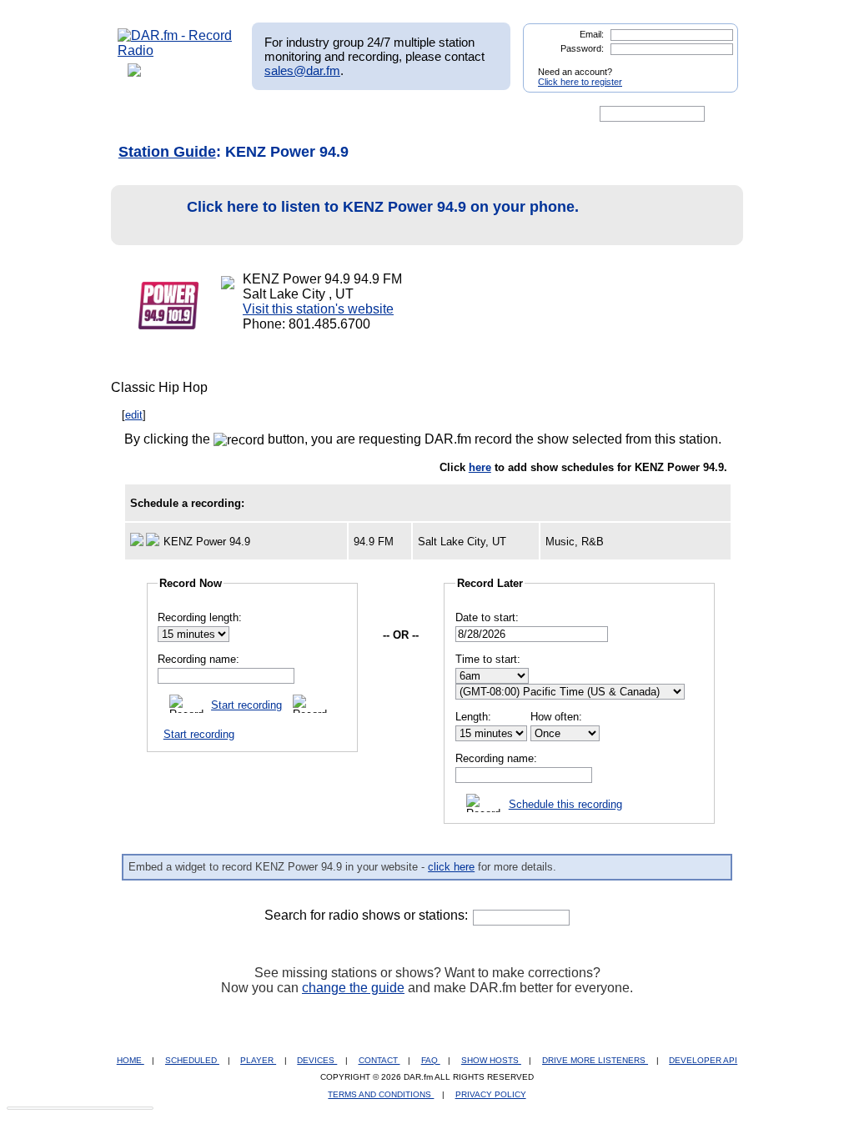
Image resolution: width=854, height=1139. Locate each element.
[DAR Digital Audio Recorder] (146, 114)
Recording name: (198, 659)
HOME (130, 1060)
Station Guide (167, 151)
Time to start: (487, 659)
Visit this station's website (318, 309)
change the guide (353, 988)
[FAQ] (441, 114)
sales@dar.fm (302, 70)
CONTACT (379, 1060)
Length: (473, 716)
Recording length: (200, 617)
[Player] (309, 114)
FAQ (430, 1060)
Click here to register (580, 82)
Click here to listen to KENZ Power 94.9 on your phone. (383, 206)
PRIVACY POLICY (490, 1094)
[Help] (378, 114)
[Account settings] (507, 114)
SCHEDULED (192, 1060)
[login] (712, 65)
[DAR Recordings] (228, 114)
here (480, 467)
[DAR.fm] (175, 50)
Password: (582, 48)
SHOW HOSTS (491, 1060)
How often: (556, 716)
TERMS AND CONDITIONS (381, 1094)
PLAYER (258, 1060)
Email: (592, 34)
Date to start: (487, 617)
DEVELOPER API (703, 1060)
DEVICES (317, 1060)
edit (134, 415)
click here (451, 867)
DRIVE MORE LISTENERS (595, 1060)
